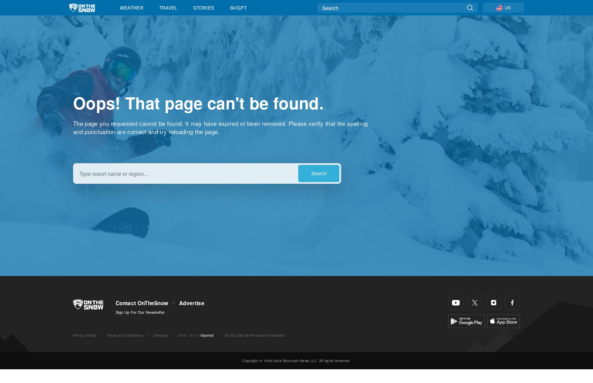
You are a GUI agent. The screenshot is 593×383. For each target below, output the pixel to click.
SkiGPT (238, 7)
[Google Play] (466, 320)
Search (319, 173)
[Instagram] (493, 302)
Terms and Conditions (125, 335)
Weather (131, 7)
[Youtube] (456, 302)
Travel (168, 7)
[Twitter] (474, 302)
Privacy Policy (84, 335)
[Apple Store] (503, 320)
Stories (203, 7)
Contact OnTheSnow (142, 303)
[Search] (470, 8)
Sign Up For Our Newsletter (140, 312)
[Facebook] (512, 302)
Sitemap (160, 335)
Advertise (192, 303)
